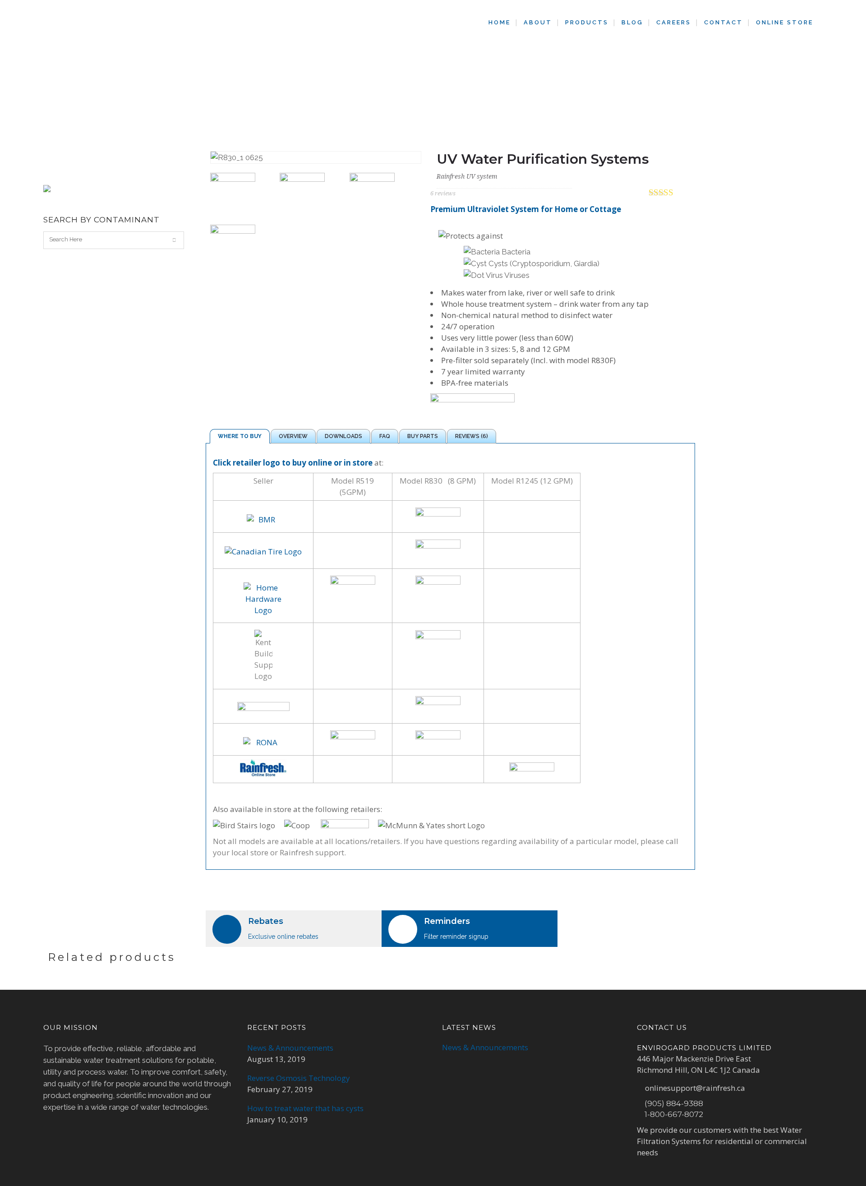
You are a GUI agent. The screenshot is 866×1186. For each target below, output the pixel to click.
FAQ (384, 436)
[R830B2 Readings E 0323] (241, 247)
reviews (443, 193)
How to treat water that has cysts (305, 1108)
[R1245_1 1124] (311, 195)
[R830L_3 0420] (381, 195)
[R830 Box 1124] (241, 195)
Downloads (343, 436)
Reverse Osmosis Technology (298, 1078)
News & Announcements (290, 1048)
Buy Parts (422, 436)
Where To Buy (240, 436)
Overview (293, 436)
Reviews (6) (471, 436)
